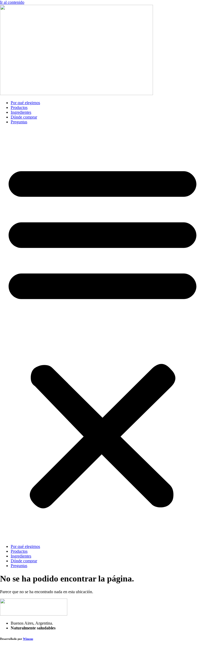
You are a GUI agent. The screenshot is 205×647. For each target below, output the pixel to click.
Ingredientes (21, 112)
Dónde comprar (24, 117)
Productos (19, 107)
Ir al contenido (12, 2)
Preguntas (19, 122)
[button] (102, 334)
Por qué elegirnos (25, 102)
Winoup (28, 638)
